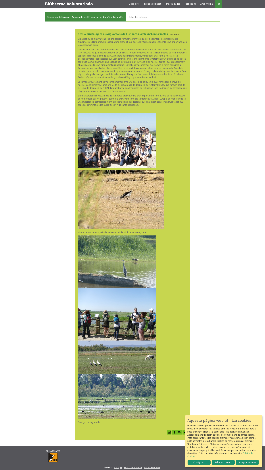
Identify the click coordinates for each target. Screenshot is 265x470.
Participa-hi (190, 3)
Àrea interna (206, 3)
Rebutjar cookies (223, 462)
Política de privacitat (133, 467)
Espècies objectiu (152, 3)
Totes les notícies (138, 16)
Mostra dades (173, 3)
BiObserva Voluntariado (69, 4)
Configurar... (199, 462)
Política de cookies (152, 467)
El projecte (134, 3)
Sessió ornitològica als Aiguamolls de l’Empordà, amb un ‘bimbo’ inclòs (85, 16)
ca (219, 3)
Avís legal (118, 467)
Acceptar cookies (247, 462)
